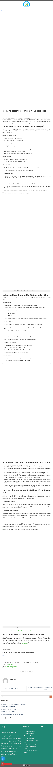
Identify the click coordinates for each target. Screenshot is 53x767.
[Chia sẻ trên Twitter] (25, 672)
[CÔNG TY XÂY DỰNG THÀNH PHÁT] (26, 4)
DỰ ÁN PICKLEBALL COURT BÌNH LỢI (9, 709)
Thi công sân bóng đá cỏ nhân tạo (18, 109)
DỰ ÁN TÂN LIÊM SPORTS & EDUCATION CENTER (12, 714)
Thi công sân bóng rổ (29, 738)
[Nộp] (51, 697)
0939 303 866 (9, 664)
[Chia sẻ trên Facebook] (23, 672)
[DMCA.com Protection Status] (26, 765)
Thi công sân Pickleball (29, 731)
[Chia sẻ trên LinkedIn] (32, 672)
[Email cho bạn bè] (28, 672)
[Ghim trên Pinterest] (30, 672)
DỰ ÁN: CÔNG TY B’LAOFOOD (11, 688)
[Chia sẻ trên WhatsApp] (21, 672)
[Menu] (2, 4)
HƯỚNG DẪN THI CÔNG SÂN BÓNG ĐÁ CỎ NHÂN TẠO (22, 631)
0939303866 (25, 643)
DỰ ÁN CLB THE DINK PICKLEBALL (9, 707)
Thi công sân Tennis (28, 736)
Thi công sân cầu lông (29, 733)
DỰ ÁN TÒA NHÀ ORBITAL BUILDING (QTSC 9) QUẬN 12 (13, 704)
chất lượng (7, 506)
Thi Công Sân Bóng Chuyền (30, 744)
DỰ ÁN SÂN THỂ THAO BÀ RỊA (8, 712)
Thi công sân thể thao (7, 109)
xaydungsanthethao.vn (12, 668)
